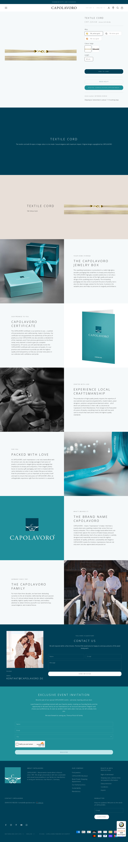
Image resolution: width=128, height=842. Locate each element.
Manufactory (76, 791)
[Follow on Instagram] (11, 825)
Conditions (104, 787)
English (100, 8)
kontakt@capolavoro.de (24, 678)
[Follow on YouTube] (21, 825)
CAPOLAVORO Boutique (80, 776)
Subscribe (101, 817)
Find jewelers (76, 772)
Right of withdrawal (107, 774)
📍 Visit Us (39, 803)
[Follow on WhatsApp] (27, 825)
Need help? (104, 81)
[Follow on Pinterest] (16, 825)
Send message (85, 674)
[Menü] (125, 822)
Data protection (106, 784)
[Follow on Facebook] (6, 825)
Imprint (103, 790)
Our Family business (78, 785)
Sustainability (76, 788)
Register (64, 752)
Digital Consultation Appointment (104, 87)
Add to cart (103, 71)
